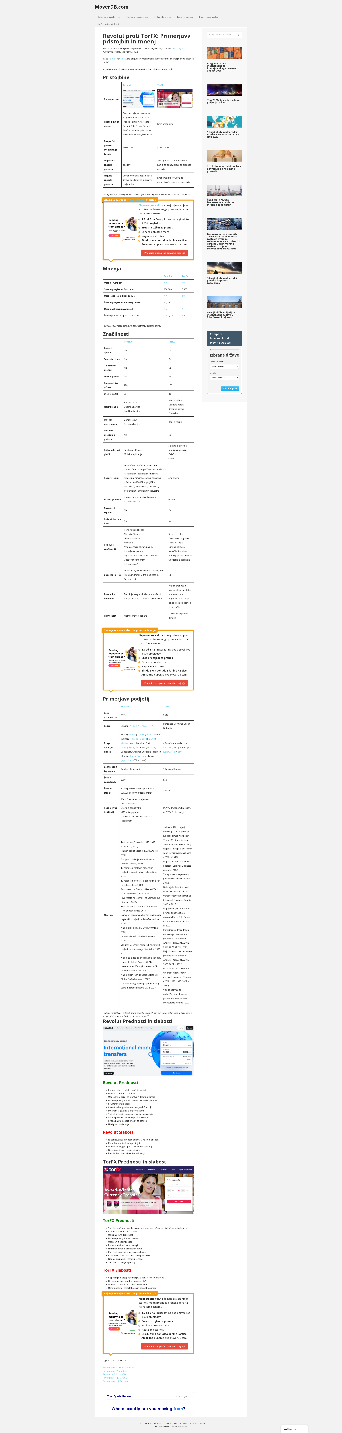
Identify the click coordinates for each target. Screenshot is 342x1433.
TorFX (124, 58)
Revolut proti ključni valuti (116, 1381)
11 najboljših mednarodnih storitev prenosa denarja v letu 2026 (223, 134)
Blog (139, 1424)
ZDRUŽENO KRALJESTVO (142, 725)
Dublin (141, 734)
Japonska (126, 760)
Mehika (124, 743)
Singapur (142, 756)
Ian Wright (178, 48)
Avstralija (167, 747)
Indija (133, 756)
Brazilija (151, 747)
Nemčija (132, 734)
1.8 (183, 295)
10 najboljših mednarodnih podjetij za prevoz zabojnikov (222, 280)
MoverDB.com (112, 6)
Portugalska (127, 747)
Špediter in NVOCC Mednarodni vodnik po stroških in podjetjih (220, 202)
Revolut (112, 58)
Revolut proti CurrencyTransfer (119, 1367)
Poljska (134, 738)
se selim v (214, 373)
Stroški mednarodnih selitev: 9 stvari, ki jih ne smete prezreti (224, 169)
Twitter (202, 1424)
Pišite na (148, 1424)
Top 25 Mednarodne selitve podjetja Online (223, 101)
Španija (151, 738)
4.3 (165, 282)
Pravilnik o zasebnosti (163, 1424)
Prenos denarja (136, 199)
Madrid (143, 738)
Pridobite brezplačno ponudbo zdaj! (162, 252)
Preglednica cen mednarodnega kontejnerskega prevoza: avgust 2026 (222, 67)
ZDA (180, 751)
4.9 (183, 282)
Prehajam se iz (216, 361)
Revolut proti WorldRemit (115, 1370)
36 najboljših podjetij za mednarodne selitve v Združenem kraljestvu (221, 315)
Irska (148, 734)
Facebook (193, 1424)
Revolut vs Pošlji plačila (114, 1374)
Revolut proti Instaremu (115, 1377)
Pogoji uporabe (181, 1424)
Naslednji (228, 388)
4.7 (165, 295)
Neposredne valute (151, 205)
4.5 (165, 308)
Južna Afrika (169, 751)
